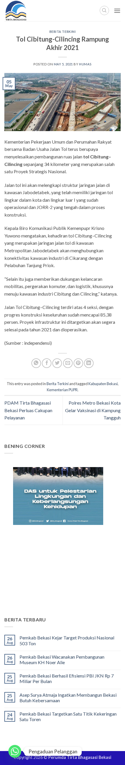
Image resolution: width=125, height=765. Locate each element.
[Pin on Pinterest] (78, 363)
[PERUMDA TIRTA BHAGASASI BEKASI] (28, 10)
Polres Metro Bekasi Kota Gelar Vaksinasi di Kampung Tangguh (93, 410)
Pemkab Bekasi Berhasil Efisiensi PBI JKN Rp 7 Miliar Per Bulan (66, 678)
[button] (117, 10)
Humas (85, 64)
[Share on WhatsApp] (36, 363)
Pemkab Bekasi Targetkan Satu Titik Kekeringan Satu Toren (68, 716)
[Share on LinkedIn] (89, 363)
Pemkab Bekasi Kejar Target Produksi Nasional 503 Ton (66, 640)
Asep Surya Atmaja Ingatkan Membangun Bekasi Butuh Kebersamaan (68, 697)
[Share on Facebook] (46, 363)
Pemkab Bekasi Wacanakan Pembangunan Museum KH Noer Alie (61, 659)
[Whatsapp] (14, 751)
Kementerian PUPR (62, 389)
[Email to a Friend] (68, 363)
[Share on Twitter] (57, 363)
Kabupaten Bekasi (103, 383)
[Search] (104, 10)
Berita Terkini (62, 31)
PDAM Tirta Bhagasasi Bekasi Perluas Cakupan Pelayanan (28, 410)
